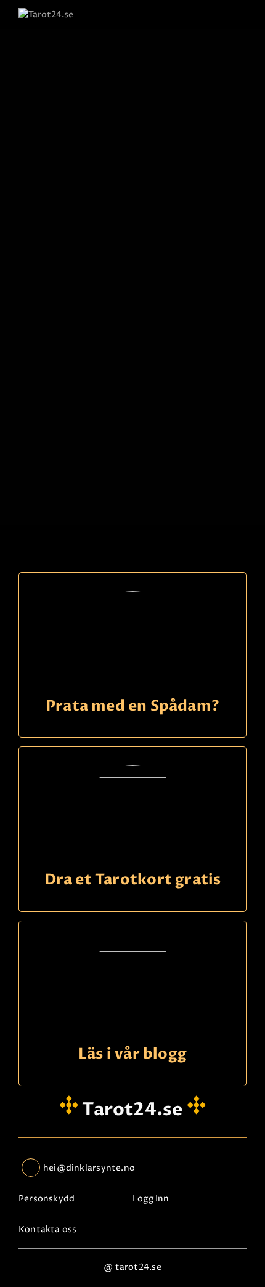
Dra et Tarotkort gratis (132, 880)
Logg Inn (150, 1198)
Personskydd (46, 1198)
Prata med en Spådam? (132, 706)
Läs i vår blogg (132, 1054)
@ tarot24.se (132, 1267)
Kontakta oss (47, 1229)
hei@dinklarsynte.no (89, 1168)
